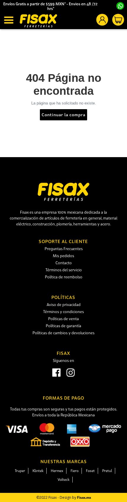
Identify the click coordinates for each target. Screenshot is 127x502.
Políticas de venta (63, 318)
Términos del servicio (63, 269)
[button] (9, 20)
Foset (90, 470)
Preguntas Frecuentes (64, 248)
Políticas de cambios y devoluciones (63, 332)
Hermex (57, 470)
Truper (20, 470)
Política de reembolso (63, 277)
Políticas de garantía (63, 325)
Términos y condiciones (63, 311)
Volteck (63, 479)
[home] (38, 21)
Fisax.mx (84, 497)
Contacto (64, 262)
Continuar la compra (63, 114)
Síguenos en (63, 360)
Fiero (75, 470)
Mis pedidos (63, 255)
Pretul (107, 470)
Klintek (37, 470)
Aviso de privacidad (64, 304)
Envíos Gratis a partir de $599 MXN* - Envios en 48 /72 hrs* (50, 6)
